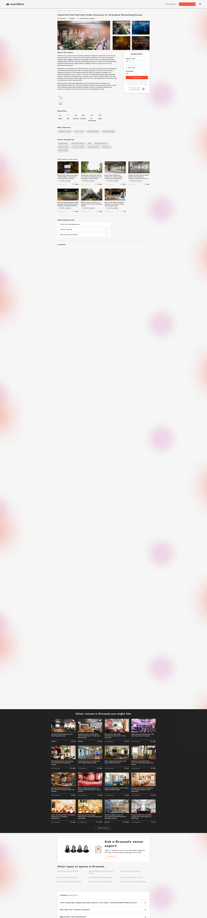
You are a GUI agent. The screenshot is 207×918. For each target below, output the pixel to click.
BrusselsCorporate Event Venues (133, 881)
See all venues (103, 828)
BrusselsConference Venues (131, 877)
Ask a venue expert (186, 4)
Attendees (130, 71)
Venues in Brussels (74, 10)
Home (59, 10)
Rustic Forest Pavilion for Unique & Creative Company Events (91, 204)
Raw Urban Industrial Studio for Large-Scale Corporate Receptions (113, 177)
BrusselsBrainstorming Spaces (69, 881)
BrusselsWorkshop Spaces (67, 877)
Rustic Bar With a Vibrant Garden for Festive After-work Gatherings (115, 204)
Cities (65, 10)
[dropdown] (200, 4)
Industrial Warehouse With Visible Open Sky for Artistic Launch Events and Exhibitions (138, 177)
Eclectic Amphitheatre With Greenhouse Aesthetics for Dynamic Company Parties (67, 204)
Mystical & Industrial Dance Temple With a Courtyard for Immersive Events (67, 177)
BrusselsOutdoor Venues (130, 871)
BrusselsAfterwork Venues (68, 871)
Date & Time (130, 58)
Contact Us (112, 856)
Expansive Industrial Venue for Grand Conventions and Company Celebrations (91, 177)
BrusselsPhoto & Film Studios (100, 881)
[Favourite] (73, 721)
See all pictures (141, 43)
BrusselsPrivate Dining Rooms (100, 877)
